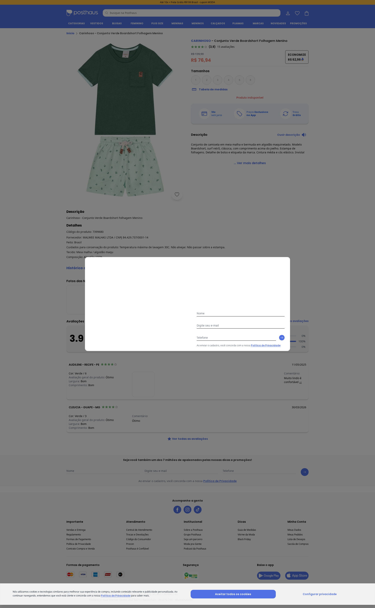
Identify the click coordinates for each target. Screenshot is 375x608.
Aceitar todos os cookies (233, 594)
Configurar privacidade (320, 594)
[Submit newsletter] (282, 337)
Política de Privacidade (265, 345)
